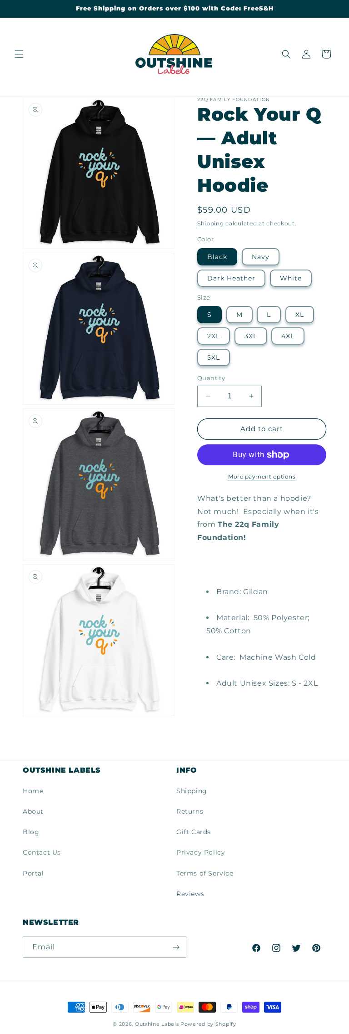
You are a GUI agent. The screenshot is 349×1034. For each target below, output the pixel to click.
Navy (260, 257)
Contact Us (42, 852)
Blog (31, 832)
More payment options (261, 476)
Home (33, 791)
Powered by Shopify (208, 1024)
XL (299, 315)
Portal (33, 873)
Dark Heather (231, 278)
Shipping (210, 223)
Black (217, 257)
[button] (19, 54)
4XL (287, 336)
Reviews (190, 894)
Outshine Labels (157, 1024)
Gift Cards (193, 832)
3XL (250, 336)
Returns (189, 811)
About (33, 811)
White (291, 278)
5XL (213, 357)
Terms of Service (205, 873)
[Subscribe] (176, 947)
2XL (213, 336)
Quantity (211, 378)
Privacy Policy (200, 852)
